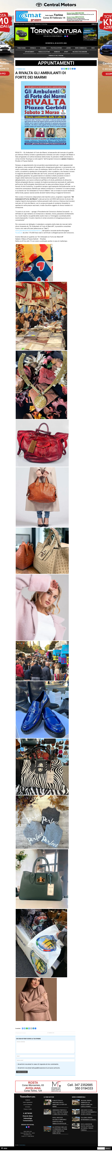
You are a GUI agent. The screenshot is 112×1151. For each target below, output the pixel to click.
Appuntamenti (56, 63)
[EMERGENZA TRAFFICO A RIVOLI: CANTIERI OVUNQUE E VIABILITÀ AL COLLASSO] (47, 1111)
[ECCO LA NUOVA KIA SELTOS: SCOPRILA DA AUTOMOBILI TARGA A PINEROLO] (76, 1126)
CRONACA (33, 48)
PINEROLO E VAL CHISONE (56, 55)
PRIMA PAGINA (21, 48)
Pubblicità (27, 1100)
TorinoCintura (28, 1120)
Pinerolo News (28, 1116)
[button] (91, 24)
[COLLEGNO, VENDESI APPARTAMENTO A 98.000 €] (76, 1119)
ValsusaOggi (27, 1118)
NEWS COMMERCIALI (81, 48)
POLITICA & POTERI (56, 48)
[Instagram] (29, 1127)
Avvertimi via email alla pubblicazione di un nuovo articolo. (39, 1068)
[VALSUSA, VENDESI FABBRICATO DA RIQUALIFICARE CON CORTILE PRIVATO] (76, 1102)
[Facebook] (27, 1127)
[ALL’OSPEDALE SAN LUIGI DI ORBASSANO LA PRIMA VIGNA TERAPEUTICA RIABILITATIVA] (47, 1128)
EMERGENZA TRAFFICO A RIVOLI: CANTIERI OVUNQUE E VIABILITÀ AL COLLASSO (60, 1112)
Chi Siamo (27, 1107)
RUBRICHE (57, 51)
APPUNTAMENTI (29, 51)
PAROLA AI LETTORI (44, 51)
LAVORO (68, 48)
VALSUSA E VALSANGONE (80, 51)
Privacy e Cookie (28, 1109)
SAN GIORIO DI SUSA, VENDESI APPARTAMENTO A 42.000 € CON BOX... (88, 1112)
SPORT (66, 51)
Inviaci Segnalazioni (27, 1102)
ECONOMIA (43, 48)
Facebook (18, 233)
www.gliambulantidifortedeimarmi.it (28, 231)
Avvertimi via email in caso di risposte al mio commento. (38, 1064)
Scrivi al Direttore (27, 1104)
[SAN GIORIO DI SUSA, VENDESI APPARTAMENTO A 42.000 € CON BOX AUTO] (76, 1111)
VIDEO (93, 48)
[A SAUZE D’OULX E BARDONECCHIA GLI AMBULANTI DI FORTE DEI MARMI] (47, 1102)
